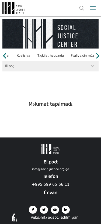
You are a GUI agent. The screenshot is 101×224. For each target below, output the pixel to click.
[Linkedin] (66, 210)
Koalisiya (23, 56)
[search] (82, 8)
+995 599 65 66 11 (50, 184)
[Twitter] (44, 210)
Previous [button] (4, 55)
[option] (50, 55)
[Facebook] (33, 210)
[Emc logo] (14, 12)
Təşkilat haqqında (50, 56)
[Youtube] (55, 210)
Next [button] (97, 55)
